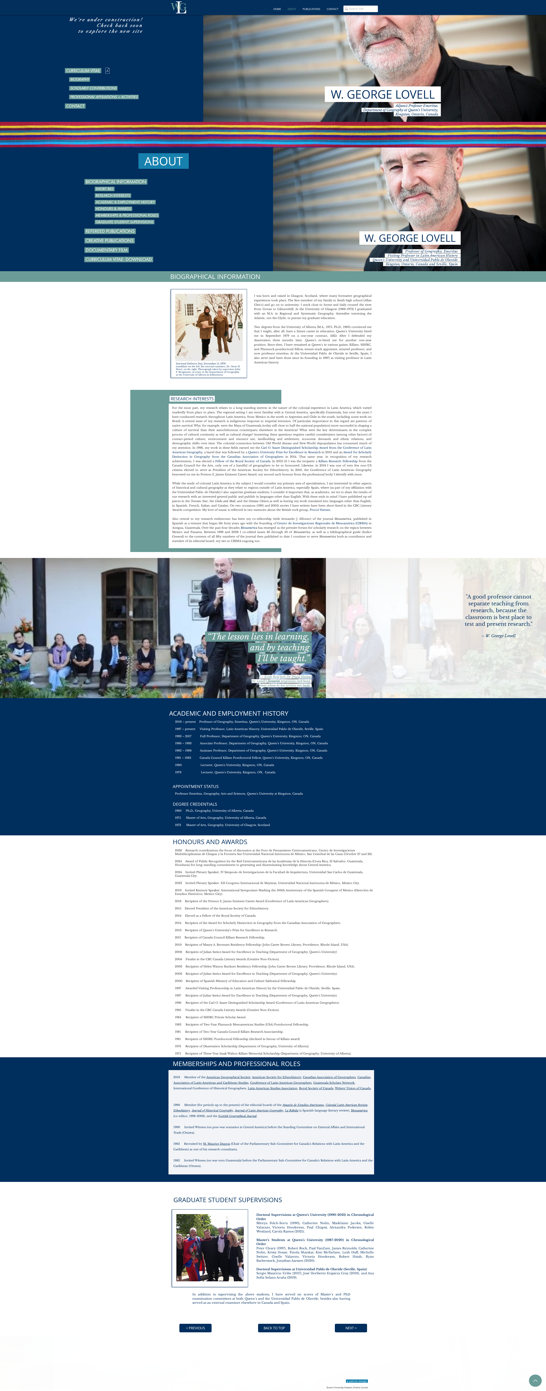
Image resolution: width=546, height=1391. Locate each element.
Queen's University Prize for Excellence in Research (284, 452)
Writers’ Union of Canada (353, 1088)
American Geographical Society (228, 1077)
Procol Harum (320, 510)
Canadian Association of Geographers (255, 457)
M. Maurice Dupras (216, 1144)
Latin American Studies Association (272, 1088)
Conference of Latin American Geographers (281, 1083)
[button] (311, 9)
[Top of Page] (535, 1381)
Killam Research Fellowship (338, 461)
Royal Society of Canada (316, 1088)
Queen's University (260, 793)
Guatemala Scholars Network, (334, 1083)
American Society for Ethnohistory (276, 1077)
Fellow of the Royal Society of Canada (242, 461)
